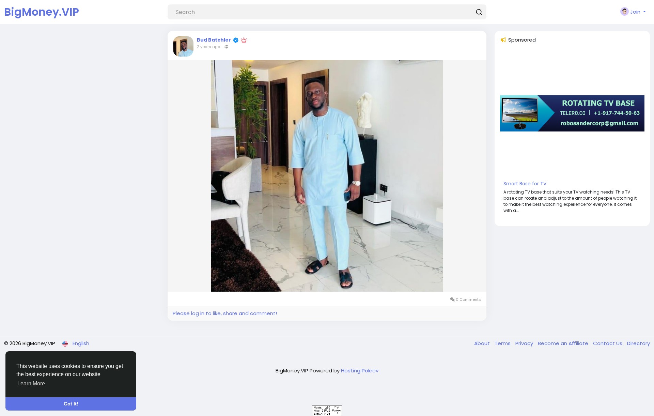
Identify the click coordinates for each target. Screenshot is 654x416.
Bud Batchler (214, 39)
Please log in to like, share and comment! (225, 313)
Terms (503, 343)
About (482, 343)
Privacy (524, 343)
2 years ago (208, 46)
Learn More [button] (31, 383)
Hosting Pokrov (359, 370)
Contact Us (608, 343)
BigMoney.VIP (41, 11)
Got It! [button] (71, 403)
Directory (638, 343)
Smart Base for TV (524, 183)
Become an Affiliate (564, 343)
